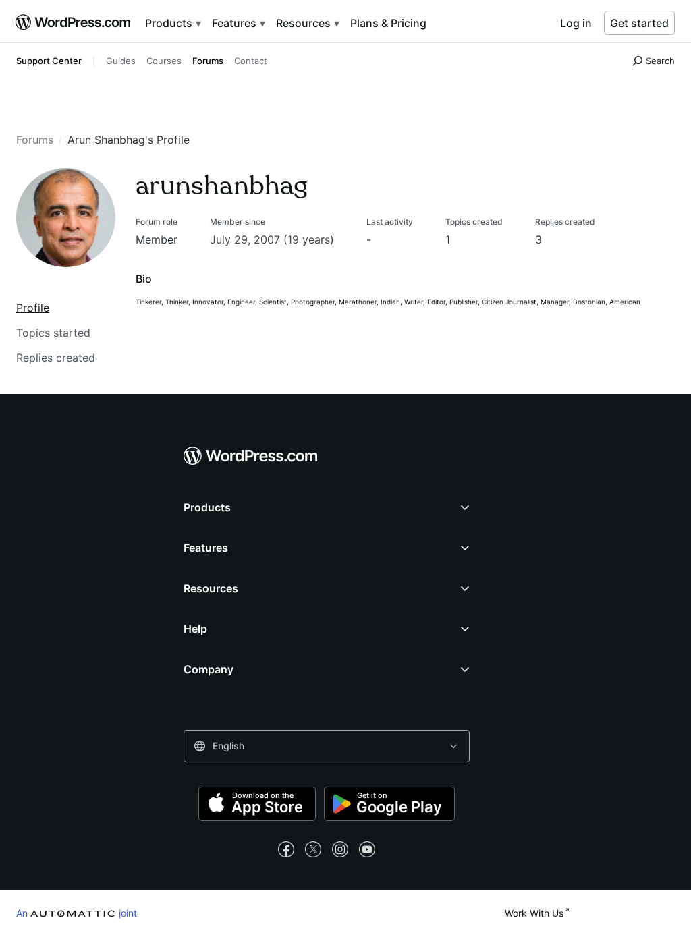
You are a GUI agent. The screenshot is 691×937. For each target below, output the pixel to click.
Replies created (55, 357)
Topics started (53, 332)
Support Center (49, 60)
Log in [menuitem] (576, 23)
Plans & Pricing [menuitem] (388, 23)
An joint (76, 913)
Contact (250, 60)
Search (660, 60)
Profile (32, 307)
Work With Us (534, 913)
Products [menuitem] (170, 23)
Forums (207, 60)
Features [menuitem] (235, 23)
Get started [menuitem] (639, 23)
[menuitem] (74, 23)
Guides (121, 60)
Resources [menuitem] (304, 23)
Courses (164, 60)
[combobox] (327, 746)
